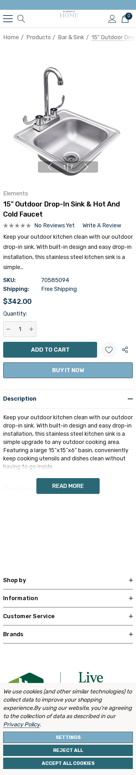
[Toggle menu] (8, 18)
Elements (15, 193)
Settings (68, 737)
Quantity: (15, 313)
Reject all (68, 750)
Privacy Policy (21, 724)
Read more (68, 486)
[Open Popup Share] (125, 350)
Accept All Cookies (68, 763)
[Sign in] (112, 18)
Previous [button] (50, 167)
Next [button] (86, 167)
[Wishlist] (109, 350)
